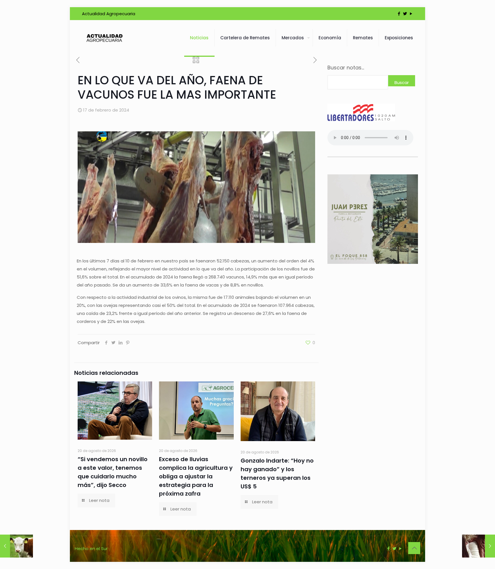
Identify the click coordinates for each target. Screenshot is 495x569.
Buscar (401, 82)
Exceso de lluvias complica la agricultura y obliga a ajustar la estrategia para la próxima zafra (196, 476)
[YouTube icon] (411, 14)
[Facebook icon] (399, 14)
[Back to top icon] (414, 548)
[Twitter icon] (405, 14)
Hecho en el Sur (91, 548)
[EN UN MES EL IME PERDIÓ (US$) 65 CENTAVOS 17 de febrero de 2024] (478, 546)
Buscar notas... (345, 68)
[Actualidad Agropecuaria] (104, 38)
